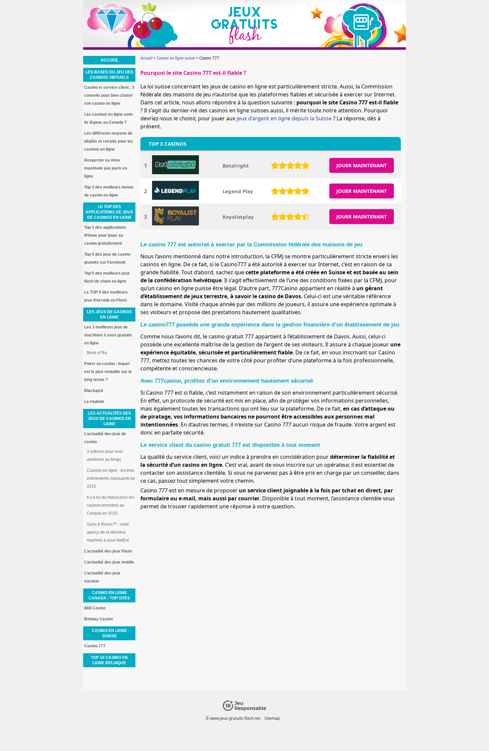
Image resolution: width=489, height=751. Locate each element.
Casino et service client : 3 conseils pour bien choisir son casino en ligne (109, 95)
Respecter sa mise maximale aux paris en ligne (105, 168)
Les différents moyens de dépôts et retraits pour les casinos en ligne (108, 141)
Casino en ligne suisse (109, 633)
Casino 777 (94, 646)
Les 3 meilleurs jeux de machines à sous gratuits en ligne (108, 335)
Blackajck (93, 390)
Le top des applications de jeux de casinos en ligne (109, 212)
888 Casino (94, 608)
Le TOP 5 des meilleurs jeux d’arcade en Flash (106, 296)
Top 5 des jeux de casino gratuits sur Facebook (107, 258)
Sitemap (272, 718)
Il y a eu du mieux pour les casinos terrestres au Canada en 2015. (110, 505)
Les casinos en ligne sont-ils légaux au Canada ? (108, 118)
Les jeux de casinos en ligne (109, 314)
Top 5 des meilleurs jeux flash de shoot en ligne (107, 277)
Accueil (109, 60)
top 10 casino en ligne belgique (109, 660)
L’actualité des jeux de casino (105, 438)
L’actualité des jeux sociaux (102, 577)
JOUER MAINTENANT (361, 165)
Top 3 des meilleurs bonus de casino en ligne (108, 191)
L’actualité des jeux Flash (108, 551)
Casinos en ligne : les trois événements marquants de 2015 (111, 478)
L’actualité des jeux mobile (109, 562)
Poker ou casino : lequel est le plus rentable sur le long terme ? (108, 371)
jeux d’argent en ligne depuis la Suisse (284, 118)
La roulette (94, 401)
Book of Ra (97, 352)
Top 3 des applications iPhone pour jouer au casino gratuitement (105, 235)
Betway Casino (98, 619)
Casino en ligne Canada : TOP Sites (109, 595)
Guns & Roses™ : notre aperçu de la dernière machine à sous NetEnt (108, 532)
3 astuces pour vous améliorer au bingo (105, 455)
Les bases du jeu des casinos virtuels (109, 75)
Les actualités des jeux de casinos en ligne (109, 418)
